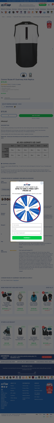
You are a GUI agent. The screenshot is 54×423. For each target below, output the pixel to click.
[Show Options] (40, 233)
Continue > (27, 238)
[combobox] (26, 233)
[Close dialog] (42, 183)
